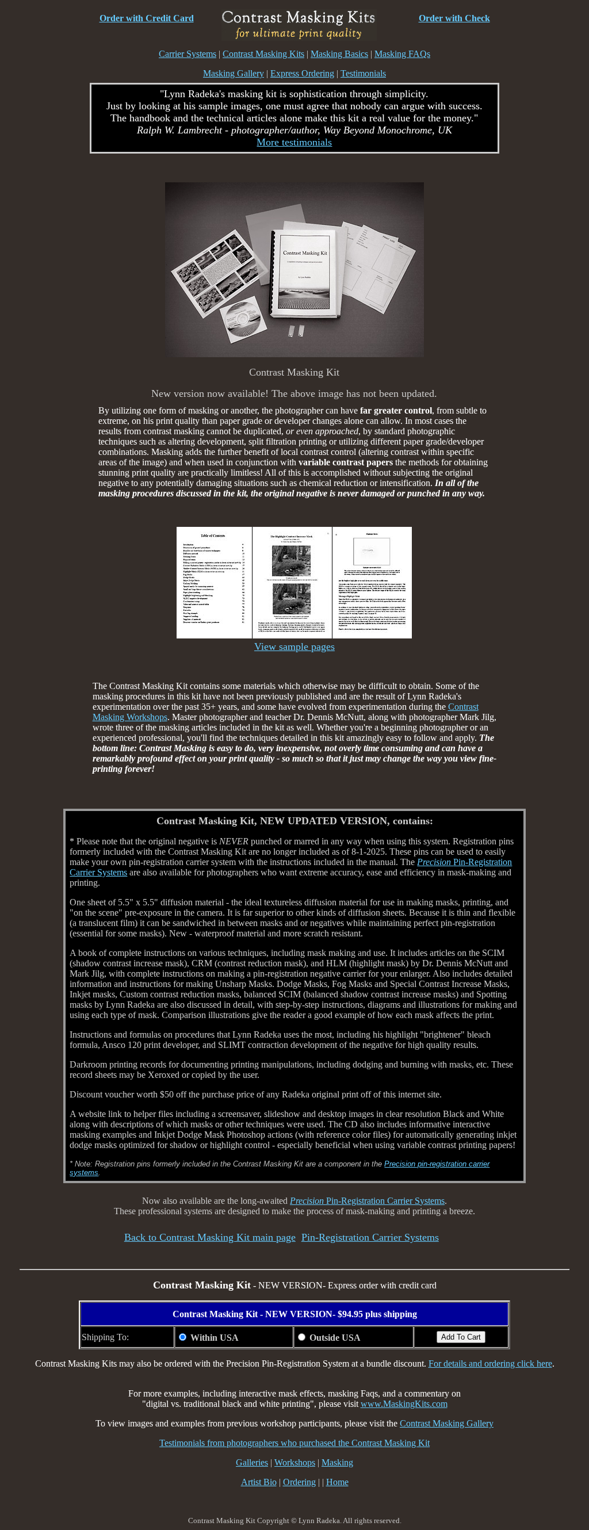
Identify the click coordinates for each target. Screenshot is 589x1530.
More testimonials (294, 142)
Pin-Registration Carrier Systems (367, 1201)
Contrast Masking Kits (263, 54)
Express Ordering (302, 73)
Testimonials (363, 73)
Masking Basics (339, 54)
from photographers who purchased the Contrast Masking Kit (317, 1443)
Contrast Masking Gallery (447, 1423)
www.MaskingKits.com (404, 1404)
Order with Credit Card (147, 18)
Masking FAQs (402, 54)
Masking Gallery (233, 73)
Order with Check (454, 18)
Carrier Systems (187, 54)
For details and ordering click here (490, 1363)
